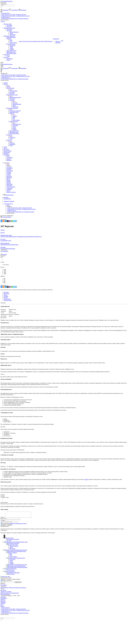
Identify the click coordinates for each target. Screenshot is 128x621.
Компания (3, 597)
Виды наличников (5, 594)
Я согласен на (14, 523)
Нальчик (9, 182)
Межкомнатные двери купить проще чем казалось (13, 587)
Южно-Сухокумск (11, 192)
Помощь (3, 603)
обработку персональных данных (18, 523)
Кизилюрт (9, 176)
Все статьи (3, 590)
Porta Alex (3, 248)
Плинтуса (11, 142)
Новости (3, 599)
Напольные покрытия (15, 110)
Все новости (4, 585)
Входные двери (13, 90)
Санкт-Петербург (11, 186)
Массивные (15, 244)
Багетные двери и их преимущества (10, 593)
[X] (8, 221)
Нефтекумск (10, 184)
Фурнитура (12, 137)
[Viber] (10, 221)
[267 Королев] (4, 251)
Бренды (2, 606)
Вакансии (3, 601)
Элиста (8, 190)
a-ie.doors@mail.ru (6, 217)
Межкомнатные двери (15, 97)
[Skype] (14, 221)
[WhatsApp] (12, 221)
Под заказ (14, 102)
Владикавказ (10, 170)
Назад (8, 85)
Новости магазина (7, 580)
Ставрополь (10, 188)
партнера (86, 479)
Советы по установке (6, 591)
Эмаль (11, 244)
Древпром (12, 248)
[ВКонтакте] (1, 221)
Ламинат (14, 116)
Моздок (8, 178)
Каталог (9, 86)
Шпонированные (5, 244)
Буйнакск (9, 169)
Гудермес (9, 173)
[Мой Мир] (6, 221)
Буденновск (9, 168)
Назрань (9, 181)
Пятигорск (9, 185)
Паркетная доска (16, 124)
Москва (8, 180)
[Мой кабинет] (1, 11)
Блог (2, 605)
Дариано (8, 248)
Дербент (9, 174)
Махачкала (9, 177)
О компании (10, 157)
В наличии (3, 240)
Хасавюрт (9, 189)
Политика (3, 602)
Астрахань (9, 166)
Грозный (9, 172)
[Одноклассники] (3, 221)
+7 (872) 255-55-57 (5, 13)
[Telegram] (16, 221)
